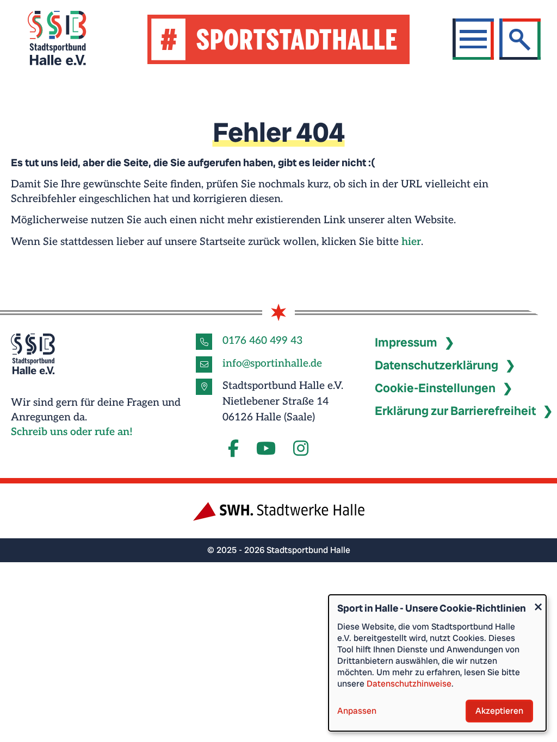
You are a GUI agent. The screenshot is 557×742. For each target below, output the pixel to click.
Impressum (406, 342)
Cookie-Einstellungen (435, 388)
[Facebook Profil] (233, 449)
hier (411, 242)
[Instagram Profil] (300, 449)
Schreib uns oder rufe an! (72, 432)
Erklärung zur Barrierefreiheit (455, 411)
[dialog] (437, 663)
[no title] (266, 449)
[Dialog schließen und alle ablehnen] (538, 601)
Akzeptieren (499, 710)
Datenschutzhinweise (409, 683)
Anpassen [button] (356, 710)
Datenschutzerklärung (436, 365)
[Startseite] (70, 39)
